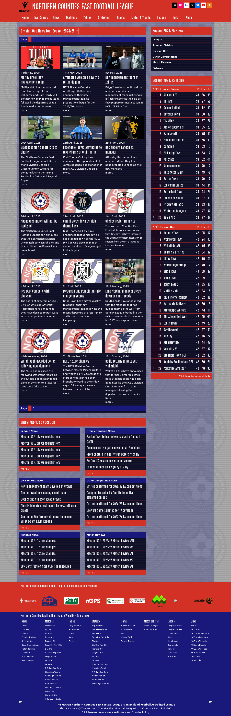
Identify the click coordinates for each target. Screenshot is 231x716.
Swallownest (171, 329)
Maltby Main (171, 290)
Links (176, 17)
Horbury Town (171, 232)
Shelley (168, 336)
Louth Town (170, 323)
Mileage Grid (126, 637)
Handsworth (171, 133)
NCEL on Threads (199, 641)
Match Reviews (96, 535)
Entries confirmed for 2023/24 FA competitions (114, 516)
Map (122, 633)
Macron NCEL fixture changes (38, 540)
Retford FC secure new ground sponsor (110, 460)
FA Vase (48, 664)
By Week (49, 633)
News (56, 17)
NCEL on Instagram (200, 633)
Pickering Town (172, 153)
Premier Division (163, 45)
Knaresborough (172, 165)
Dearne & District (174, 252)
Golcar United (172, 107)
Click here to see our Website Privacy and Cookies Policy (115, 712)
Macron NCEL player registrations (40, 436)
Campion (169, 146)
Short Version (75, 629)
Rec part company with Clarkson (35, 293)
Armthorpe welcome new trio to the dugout (81, 80)
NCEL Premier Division (166, 89)
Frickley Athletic (173, 204)
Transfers (26, 652)
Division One (160, 51)
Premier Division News (101, 431)
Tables (87, 17)
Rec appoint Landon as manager (119, 150)
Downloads (173, 644)
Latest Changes (151, 625)
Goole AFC (169, 217)
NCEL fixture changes (76, 361)
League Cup (50, 656)
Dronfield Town (172, 355)
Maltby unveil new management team (32, 80)
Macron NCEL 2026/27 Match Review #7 (110, 560)
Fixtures (158, 68)
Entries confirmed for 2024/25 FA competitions (114, 503)
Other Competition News (102, 480)
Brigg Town (170, 271)
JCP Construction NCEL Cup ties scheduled (46, 566)
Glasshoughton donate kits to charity (39, 150)
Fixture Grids (51, 695)
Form (71, 641)
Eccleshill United (173, 185)
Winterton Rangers (175, 211)
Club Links (195, 656)
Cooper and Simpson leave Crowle (41, 499)
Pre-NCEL (172, 656)
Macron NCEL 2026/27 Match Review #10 (110, 540)
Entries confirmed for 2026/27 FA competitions (114, 486)
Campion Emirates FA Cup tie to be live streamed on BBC (110, 495)
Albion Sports (171, 127)
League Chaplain (175, 629)
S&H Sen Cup (51, 683)
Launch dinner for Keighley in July (107, 467)
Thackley (169, 120)
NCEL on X (195, 629)
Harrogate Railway (175, 303)
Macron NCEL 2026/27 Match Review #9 (110, 547)
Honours (172, 648)
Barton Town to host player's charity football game (113, 439)
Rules (170, 637)
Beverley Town (172, 114)
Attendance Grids (53, 698)
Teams (121, 17)
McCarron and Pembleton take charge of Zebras (82, 293)
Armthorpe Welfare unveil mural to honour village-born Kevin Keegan (46, 519)
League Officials (175, 625)
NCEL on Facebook (199, 637)
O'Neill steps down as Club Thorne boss (79, 223)
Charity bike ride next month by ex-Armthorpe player (48, 508)
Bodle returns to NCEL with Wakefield (121, 363)
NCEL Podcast (28, 656)
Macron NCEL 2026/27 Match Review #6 (110, 566)
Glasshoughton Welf (175, 316)
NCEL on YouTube (199, 648)
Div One (48, 648)
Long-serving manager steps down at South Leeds (123, 293)
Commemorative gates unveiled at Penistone (113, 447)
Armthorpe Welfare (175, 310)
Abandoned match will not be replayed (39, 223)
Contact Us (173, 633)
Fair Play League (99, 629)
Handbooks (173, 641)
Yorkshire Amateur (175, 368)
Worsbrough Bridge (175, 265)
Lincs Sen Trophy (53, 672)
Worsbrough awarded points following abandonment (38, 363)
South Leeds (171, 284)
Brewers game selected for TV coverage (110, 510)
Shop (189, 17)
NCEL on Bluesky (198, 644)
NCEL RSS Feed (198, 652)
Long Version (75, 625)
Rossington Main (173, 172)
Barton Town (171, 178)
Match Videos (28, 660)
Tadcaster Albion (173, 198)
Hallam (168, 101)
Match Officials (141, 17)
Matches (71, 17)
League (161, 17)
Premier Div (50, 641)
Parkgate (169, 159)
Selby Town (170, 278)
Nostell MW (170, 349)
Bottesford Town (173, 191)
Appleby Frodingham (176, 361)
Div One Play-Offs (53, 652)
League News (29, 431)
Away (71, 637)
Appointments (150, 629)
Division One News (32, 480)
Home (25, 17)
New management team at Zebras (121, 80)
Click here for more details (194, 376)
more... (25, 110)
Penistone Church (174, 140)
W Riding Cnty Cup (53, 687)
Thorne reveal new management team (43, 492)
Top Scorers (97, 625)
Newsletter (172, 652)
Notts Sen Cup (51, 679)
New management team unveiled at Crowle (46, 486)
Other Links (196, 660)
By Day (48, 629)
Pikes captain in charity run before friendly (113, 454)
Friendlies (49, 691)
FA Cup (48, 660)
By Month (49, 637)
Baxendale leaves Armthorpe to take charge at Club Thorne (82, 150)
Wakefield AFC (172, 245)
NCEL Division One (164, 227)
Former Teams (127, 641)
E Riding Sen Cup (53, 668)
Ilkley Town (170, 258)
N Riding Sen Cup (53, 675)
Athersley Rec (172, 342)
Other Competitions (165, 57)
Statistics (104, 17)
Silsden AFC (170, 95)
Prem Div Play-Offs (53, 644)
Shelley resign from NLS (120, 221)
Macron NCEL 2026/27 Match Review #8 (110, 553)
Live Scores (41, 17)
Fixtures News (30, 535)
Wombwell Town (173, 239)
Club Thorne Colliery (175, 297)
